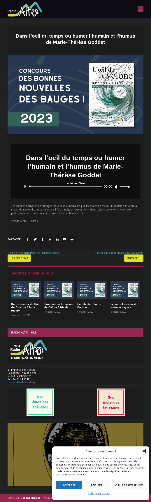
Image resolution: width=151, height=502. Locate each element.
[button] (143, 451)
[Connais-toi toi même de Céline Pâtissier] (59, 290)
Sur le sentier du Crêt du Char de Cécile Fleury (25, 307)
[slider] (123, 186)
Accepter (69, 485)
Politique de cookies (99, 493)
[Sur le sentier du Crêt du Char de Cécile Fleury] (26, 290)
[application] (75, 186)
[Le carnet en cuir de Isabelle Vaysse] (125, 290)
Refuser (96, 485)
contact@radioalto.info (21, 382)
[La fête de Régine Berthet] (92, 290)
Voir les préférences (128, 485)
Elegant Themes (30, 497)
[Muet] (116, 186)
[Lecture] (25, 186)
